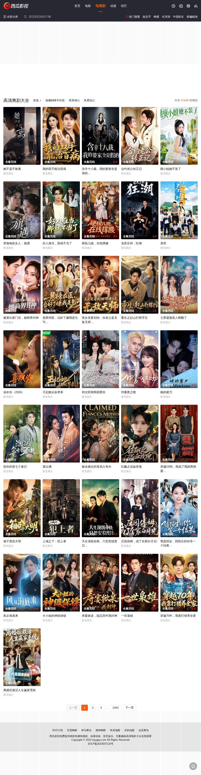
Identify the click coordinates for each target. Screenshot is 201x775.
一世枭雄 (127, 615)
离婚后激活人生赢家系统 (19, 690)
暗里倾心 (74, 100)
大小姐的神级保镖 (54, 615)
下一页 (129, 707)
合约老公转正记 (131, 168)
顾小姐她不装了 (170, 168)
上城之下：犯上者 (54, 541)
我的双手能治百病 (54, 168)
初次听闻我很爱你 (93, 392)
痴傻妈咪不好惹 (55, 100)
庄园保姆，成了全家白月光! (139, 541)
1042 (115, 707)
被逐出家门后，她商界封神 (21, 317)
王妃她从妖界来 (53, 392)
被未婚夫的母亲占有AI (96, 466)
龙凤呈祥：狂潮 (131, 243)
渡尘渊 (47, 466)
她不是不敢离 (12, 168)
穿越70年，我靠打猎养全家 (178, 615)
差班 (163, 243)
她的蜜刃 (166, 392)
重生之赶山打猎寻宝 (134, 317)
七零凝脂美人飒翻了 (173, 317)
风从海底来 (10, 615)
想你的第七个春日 (15, 466)
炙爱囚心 (89, 100)
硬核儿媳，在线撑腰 (95, 243)
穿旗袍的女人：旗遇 (16, 243)
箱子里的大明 (12, 541)
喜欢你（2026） (13, 392)
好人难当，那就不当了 (57, 243)
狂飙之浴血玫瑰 (131, 466)
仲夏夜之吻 (128, 392)
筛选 (37, 100)
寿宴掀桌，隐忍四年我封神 (99, 615)
